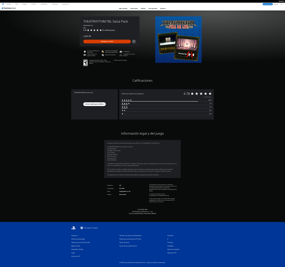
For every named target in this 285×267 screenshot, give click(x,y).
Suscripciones (153, 8)
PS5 (17, 4)
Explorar (163, 8)
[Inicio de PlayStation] (3, 4)
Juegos (24, 4)
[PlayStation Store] (9, 8)
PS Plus (33, 4)
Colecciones (134, 8)
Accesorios (44, 4)
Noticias (54, 4)
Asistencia (65, 4)
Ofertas (143, 8)
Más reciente (123, 8)
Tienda (9, 4)
